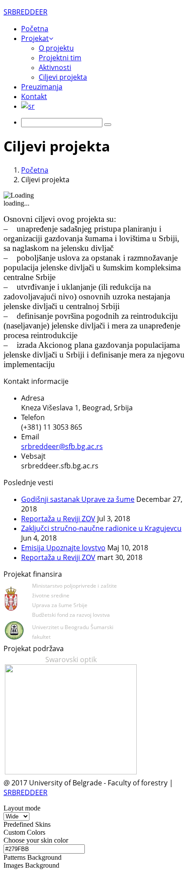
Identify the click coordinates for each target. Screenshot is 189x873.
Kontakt (34, 96)
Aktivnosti (55, 67)
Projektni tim (60, 58)
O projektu (56, 48)
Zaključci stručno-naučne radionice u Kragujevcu (101, 528)
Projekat (35, 38)
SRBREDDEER (25, 792)
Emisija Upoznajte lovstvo (63, 548)
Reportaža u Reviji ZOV (58, 518)
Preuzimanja (41, 87)
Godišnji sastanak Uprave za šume (77, 499)
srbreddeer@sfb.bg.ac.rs (62, 446)
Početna (34, 28)
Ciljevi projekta (63, 77)
